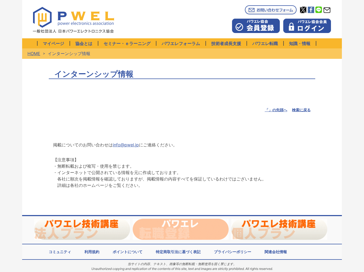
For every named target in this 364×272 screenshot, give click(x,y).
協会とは (83, 43)
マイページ (53, 43)
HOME (33, 53)
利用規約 (91, 251)
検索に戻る (301, 110)
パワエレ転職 (265, 43)
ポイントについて (128, 251)
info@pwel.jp (126, 144)
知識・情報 (299, 43)
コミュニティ (60, 251)
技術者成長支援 (226, 43)
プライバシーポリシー (232, 251)
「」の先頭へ (276, 110)
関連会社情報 (276, 251)
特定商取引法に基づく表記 (178, 251)
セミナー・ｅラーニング (127, 43)
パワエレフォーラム (181, 43)
